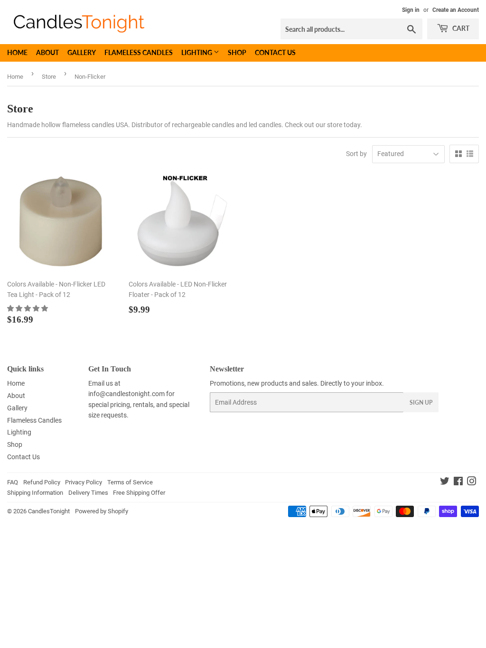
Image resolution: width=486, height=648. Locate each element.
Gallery (81, 52)
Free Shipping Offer (139, 492)
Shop (237, 52)
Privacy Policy (83, 482)
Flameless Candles (138, 52)
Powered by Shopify (101, 511)
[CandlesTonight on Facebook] (458, 482)
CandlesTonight (49, 511)
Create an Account (455, 10)
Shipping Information (35, 492)
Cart (460, 28)
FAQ (12, 482)
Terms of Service (130, 482)
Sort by (356, 153)
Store (49, 76)
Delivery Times (88, 492)
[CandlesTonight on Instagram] (472, 482)
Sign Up (421, 402)
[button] (28, 308)
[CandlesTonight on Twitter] (444, 482)
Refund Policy (41, 482)
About (47, 52)
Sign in (411, 10)
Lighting (197, 52)
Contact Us (275, 52)
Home (17, 52)
